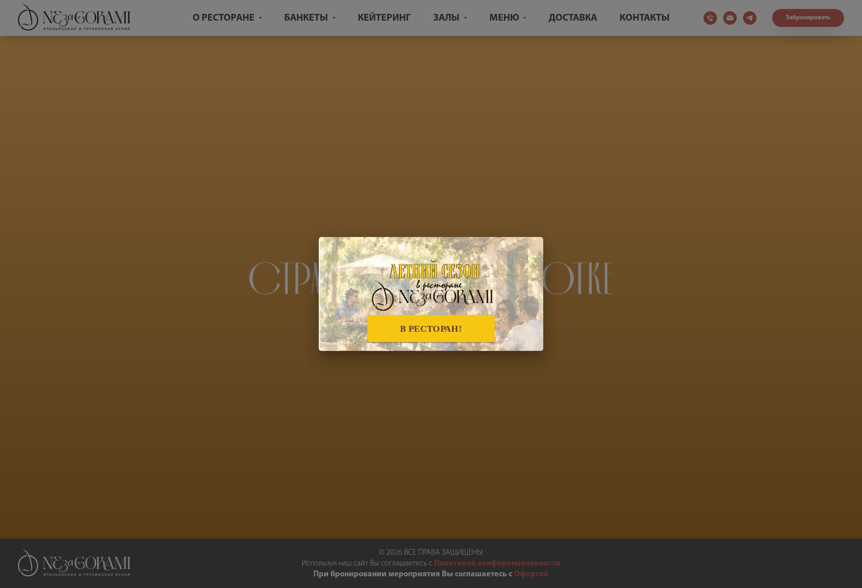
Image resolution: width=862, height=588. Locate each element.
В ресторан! (431, 328)
